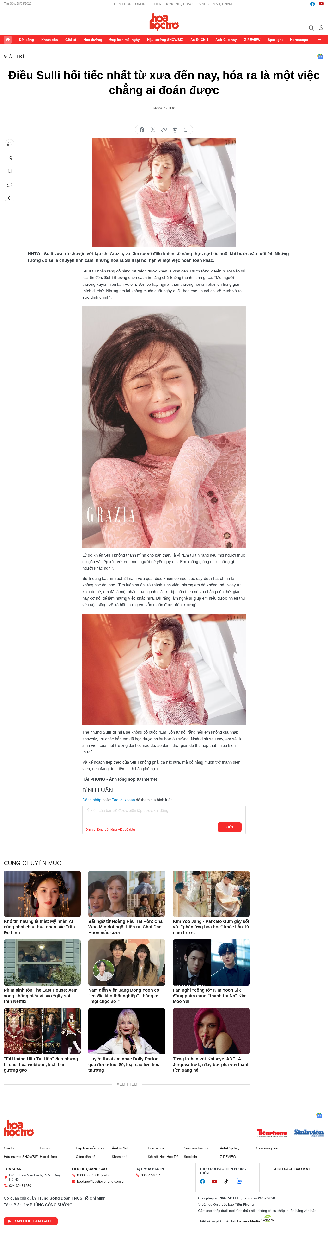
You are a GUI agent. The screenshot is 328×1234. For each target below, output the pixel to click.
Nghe (10, 144)
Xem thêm (320, 40)
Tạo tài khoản (123, 800)
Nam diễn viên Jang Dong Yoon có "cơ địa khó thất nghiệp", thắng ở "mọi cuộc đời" (123, 996)
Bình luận (10, 185)
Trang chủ (8, 40)
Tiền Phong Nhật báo (173, 4)
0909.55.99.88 (88, 1175)
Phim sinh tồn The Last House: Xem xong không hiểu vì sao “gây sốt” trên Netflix (41, 996)
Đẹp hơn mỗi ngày (124, 40)
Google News (320, 56)
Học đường (93, 40)
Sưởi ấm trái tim (196, 1148)
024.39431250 (20, 1186)
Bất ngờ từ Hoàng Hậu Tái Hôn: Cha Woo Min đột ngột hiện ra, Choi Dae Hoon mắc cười (125, 927)
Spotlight (275, 40)
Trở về (10, 198)
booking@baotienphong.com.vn (101, 1181)
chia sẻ (142, 130)
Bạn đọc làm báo (32, 1221)
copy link (164, 130)
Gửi (229, 827)
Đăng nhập (91, 800)
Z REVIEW (252, 40)
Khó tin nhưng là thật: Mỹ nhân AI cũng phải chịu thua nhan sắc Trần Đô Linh (39, 927)
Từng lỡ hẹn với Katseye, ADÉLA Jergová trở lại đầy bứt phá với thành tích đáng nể (211, 1065)
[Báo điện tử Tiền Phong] (272, 1133)
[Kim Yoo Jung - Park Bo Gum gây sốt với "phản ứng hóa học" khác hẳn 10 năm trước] (211, 894)
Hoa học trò (19, 1128)
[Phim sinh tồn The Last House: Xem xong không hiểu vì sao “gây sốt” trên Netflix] (42, 962)
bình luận (186, 130)
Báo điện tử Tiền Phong (164, 21)
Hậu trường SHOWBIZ (165, 40)
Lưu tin (10, 171)
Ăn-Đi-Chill (199, 40)
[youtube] (321, 4)
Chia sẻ (10, 158)
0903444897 (150, 1175)
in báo (175, 130)
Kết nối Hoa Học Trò (163, 1156)
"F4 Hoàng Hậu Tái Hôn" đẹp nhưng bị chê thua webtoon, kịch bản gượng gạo (41, 1065)
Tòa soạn (12, 1169)
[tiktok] (229, 1181)
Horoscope (299, 40)
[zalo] (242, 1181)
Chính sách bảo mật (291, 1169)
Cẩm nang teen (267, 1148)
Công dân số (85, 1156)
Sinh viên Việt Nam (215, 4)
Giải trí (70, 40)
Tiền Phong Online (130, 4)
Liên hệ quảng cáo (89, 1169)
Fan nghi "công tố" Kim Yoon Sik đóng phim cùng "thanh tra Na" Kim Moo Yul (210, 996)
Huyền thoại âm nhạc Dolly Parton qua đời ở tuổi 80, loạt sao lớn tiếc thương (123, 1065)
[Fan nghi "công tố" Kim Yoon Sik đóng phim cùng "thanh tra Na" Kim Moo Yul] (211, 962)
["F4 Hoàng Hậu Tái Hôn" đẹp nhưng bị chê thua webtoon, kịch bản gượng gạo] (42, 1031)
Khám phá (49, 40)
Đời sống (26, 40)
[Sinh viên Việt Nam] (309, 1133)
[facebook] (313, 4)
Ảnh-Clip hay (226, 40)
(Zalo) (105, 1175)
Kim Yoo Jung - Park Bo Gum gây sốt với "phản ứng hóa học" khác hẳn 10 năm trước (211, 927)
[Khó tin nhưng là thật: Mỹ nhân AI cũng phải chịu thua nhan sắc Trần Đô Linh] (42, 894)
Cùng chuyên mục (32, 863)
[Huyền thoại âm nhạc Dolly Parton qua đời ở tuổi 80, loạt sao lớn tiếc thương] (126, 1031)
